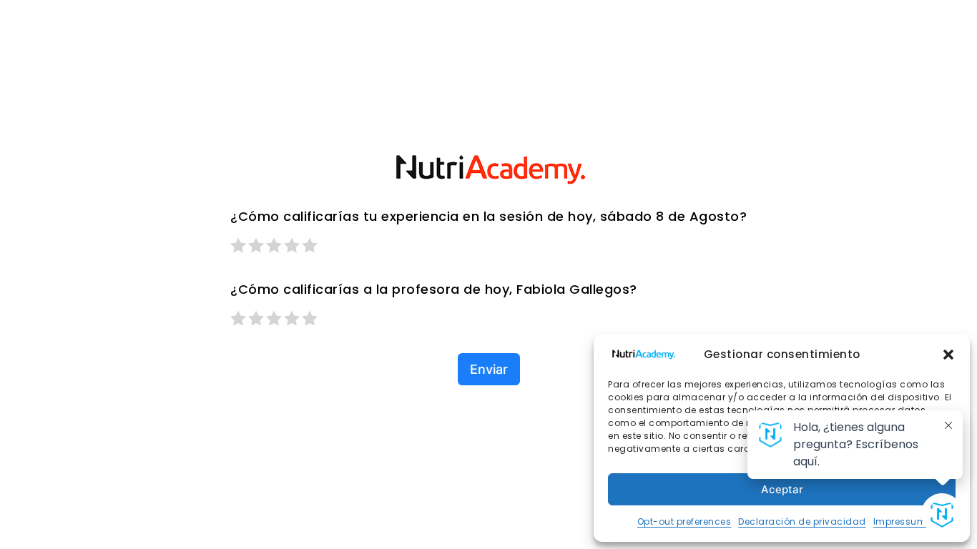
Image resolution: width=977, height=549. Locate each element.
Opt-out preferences (684, 521)
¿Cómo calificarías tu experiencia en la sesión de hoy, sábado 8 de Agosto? (488, 216)
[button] (948, 354)
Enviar (489, 369)
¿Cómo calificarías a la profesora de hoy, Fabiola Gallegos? (433, 289)
